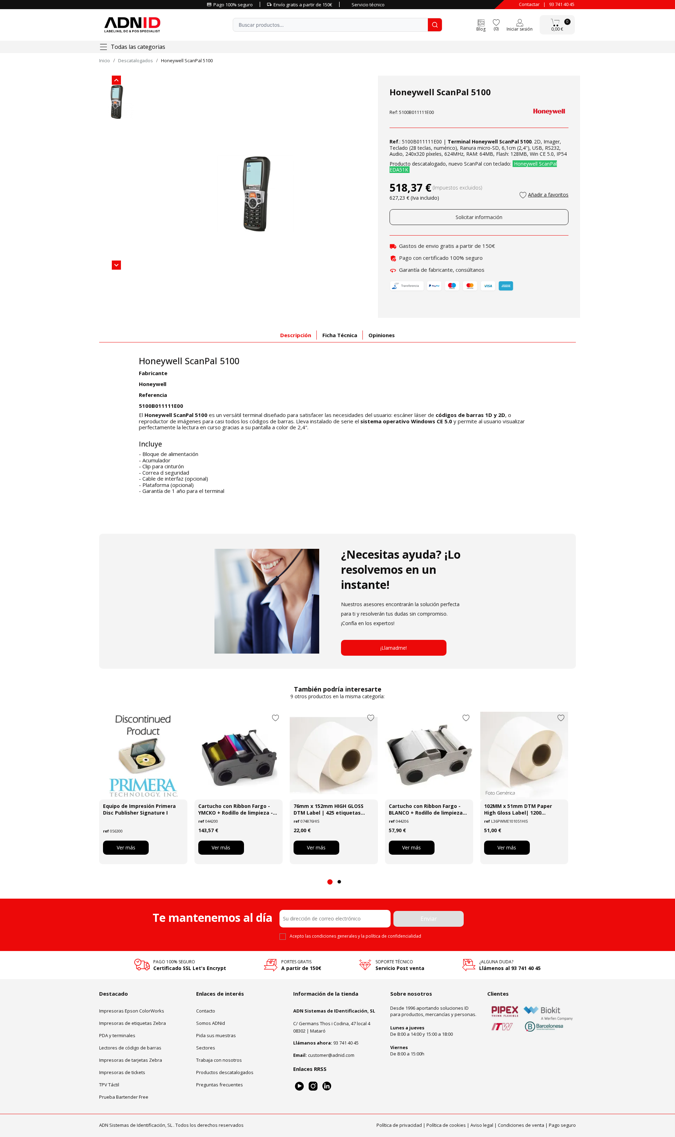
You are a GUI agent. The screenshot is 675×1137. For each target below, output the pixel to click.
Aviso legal (481, 1125)
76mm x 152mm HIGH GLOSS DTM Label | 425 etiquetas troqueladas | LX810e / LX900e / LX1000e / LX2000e (334, 809)
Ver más (126, 847)
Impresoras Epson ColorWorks (131, 1010)
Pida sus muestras (216, 1035)
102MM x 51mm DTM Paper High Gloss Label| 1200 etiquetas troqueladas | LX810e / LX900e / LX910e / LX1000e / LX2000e (518, 809)
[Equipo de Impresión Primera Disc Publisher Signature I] (143, 755)
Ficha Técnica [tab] (339, 335)
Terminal (459, 141)
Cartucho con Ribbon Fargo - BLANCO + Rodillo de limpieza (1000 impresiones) (426, 809)
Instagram (313, 1085)
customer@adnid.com (331, 1055)
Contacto (205, 1010)
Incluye (150, 444)
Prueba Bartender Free (123, 1096)
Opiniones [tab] (381, 335)
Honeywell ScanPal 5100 (189, 360)
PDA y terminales (117, 1035)
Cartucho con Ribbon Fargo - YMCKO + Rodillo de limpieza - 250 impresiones (235, 809)
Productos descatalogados (224, 1072)
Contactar (529, 4)
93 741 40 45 (561, 4)
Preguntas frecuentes (219, 1084)
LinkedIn (326, 1085)
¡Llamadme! (393, 647)
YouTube (299, 1085)
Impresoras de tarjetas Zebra (130, 1059)
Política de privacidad (399, 1125)
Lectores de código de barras (130, 1047)
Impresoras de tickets (122, 1072)
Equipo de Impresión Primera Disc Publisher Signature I (139, 809)
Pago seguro (562, 1125)
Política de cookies (446, 1125)
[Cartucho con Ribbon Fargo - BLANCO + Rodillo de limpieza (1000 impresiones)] (429, 755)
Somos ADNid (210, 1023)
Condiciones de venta (521, 1125)
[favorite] (496, 22)
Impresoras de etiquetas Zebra (132, 1023)
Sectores (205, 1047)
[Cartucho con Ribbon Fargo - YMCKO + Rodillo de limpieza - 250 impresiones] (238, 755)
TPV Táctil (109, 1084)
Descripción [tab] (295, 335)
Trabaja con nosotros (219, 1059)
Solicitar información (479, 217)
